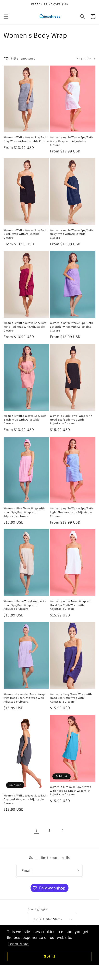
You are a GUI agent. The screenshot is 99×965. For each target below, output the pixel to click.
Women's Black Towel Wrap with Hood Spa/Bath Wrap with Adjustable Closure (71, 419)
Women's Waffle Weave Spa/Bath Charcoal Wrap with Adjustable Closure (25, 799)
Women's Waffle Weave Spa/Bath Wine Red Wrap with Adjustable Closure (25, 326)
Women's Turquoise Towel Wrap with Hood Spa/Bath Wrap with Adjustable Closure (70, 790)
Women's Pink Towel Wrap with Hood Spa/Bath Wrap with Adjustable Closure (24, 512)
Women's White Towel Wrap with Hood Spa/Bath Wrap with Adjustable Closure (71, 604)
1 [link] (36, 830)
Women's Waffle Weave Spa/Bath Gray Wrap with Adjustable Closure (26, 139)
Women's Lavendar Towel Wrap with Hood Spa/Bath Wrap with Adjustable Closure (24, 697)
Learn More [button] (18, 944)
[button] (6, 16)
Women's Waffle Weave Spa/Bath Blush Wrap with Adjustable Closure (25, 419)
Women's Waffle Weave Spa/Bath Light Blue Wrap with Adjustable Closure (71, 512)
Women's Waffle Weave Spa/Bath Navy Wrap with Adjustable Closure (71, 233)
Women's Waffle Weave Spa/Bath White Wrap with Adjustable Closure (71, 140)
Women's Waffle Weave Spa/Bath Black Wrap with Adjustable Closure (25, 233)
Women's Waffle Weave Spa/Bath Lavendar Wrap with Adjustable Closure (71, 326)
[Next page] (62, 830)
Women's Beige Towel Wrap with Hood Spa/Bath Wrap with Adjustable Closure (25, 604)
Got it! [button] (49, 956)
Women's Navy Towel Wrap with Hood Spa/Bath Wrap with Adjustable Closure (71, 697)
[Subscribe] (77, 870)
